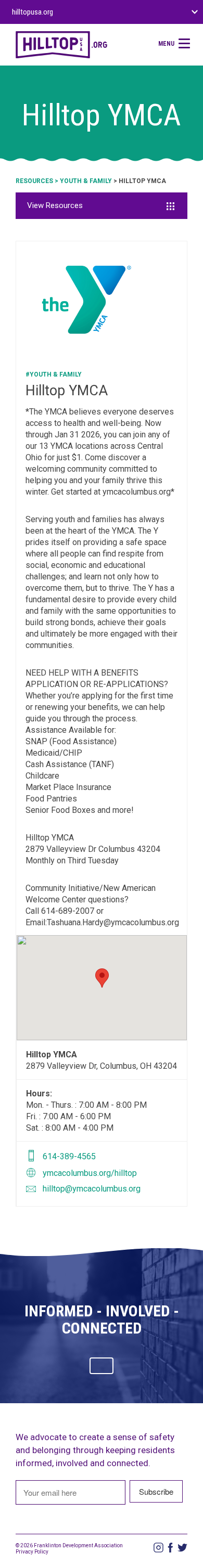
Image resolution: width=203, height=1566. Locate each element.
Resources (34, 181)
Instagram (158, 1547)
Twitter (182, 1547)
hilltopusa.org (32, 12)
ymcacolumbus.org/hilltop (90, 1173)
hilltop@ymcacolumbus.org (92, 1189)
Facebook (170, 1547)
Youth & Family (86, 181)
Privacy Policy (32, 1552)
